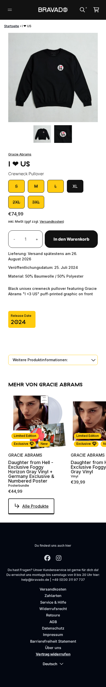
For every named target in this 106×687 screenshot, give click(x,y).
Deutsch (50, 664)
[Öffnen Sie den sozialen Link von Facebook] (47, 558)
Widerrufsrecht (53, 608)
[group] (42, 134)
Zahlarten (53, 595)
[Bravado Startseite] (53, 10)
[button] (53, 360)
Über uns (53, 647)
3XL (36, 202)
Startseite (11, 26)
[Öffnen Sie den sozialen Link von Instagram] (58, 558)
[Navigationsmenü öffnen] (9, 9)
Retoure (53, 615)
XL (75, 186)
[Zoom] (53, 77)
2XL (16, 202)
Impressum (53, 634)
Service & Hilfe (53, 602)
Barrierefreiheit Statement (53, 641)
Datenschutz (53, 628)
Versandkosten (51, 221)
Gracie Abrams (19, 154)
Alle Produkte (35, 506)
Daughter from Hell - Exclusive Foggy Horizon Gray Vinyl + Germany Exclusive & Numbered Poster (31, 471)
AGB (53, 622)
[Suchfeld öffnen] (82, 10)
